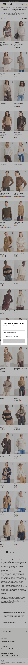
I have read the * (12, 336)
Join (14, 341)
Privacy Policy (15, 336)
